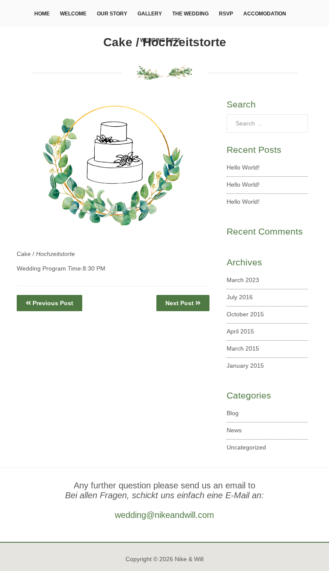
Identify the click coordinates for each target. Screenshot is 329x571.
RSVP (226, 14)
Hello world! (243, 167)
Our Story (112, 14)
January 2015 (245, 365)
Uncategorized (246, 447)
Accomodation (264, 14)
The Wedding (190, 14)
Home (42, 14)
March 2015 (243, 348)
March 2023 (243, 280)
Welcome (73, 14)
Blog (233, 413)
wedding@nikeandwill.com (164, 515)
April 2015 (240, 331)
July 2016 (240, 297)
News (234, 430)
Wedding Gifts (160, 40)
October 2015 (245, 314)
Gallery (150, 14)
